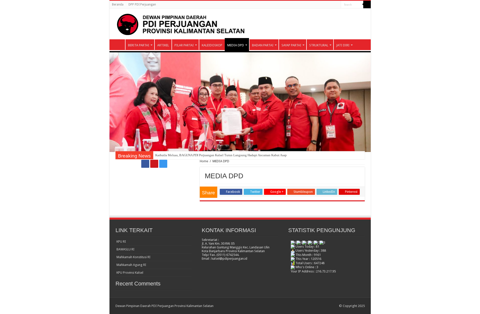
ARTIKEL (163, 45)
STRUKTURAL (318, 45)
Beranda (118, 4)
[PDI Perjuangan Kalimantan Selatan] (240, 24)
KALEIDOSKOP (212, 45)
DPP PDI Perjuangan (142, 4)
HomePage (118, 44)
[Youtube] (332, 5)
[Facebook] (328, 5)
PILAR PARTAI (184, 45)
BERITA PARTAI (138, 45)
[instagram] (337, 5)
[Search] (367, 4)
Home (204, 161)
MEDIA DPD (235, 45)
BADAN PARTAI (263, 45)
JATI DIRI (343, 45)
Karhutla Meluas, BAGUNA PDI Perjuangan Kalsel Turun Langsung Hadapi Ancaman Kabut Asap (221, 155)
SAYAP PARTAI (291, 45)
